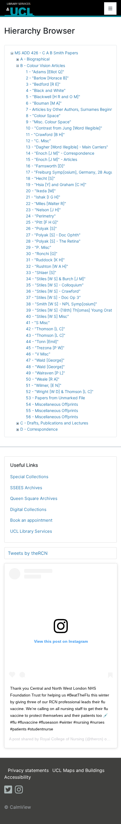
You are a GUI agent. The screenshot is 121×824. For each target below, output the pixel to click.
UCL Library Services (31, 531)
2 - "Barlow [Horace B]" (47, 78)
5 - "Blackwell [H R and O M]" (53, 96)
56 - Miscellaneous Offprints (52, 416)
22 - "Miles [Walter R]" (46, 203)
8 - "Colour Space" (43, 115)
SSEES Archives (26, 487)
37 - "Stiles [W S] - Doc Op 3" (53, 297)
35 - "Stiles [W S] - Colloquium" (55, 284)
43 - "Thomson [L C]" (45, 335)
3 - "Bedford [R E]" (43, 84)
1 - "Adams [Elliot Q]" (45, 71)
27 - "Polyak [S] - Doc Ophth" (53, 234)
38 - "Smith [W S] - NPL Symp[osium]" (61, 303)
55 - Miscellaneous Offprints (52, 410)
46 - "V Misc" (38, 353)
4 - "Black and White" (46, 90)
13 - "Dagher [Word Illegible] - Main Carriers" (67, 146)
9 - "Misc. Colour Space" (48, 121)
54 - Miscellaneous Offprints (52, 404)
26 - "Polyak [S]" (41, 228)
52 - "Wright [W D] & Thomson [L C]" (59, 391)
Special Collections (29, 476)
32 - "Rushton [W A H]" (47, 266)
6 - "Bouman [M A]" (44, 103)
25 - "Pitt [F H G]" (42, 222)
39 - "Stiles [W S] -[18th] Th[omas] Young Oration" (72, 310)
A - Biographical (35, 59)
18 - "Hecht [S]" (40, 178)
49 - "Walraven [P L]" (45, 372)
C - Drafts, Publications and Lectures (54, 422)
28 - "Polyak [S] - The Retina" (53, 241)
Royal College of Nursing (62, 739)
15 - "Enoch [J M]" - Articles (51, 159)
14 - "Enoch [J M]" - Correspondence (60, 153)
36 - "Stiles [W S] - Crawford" (53, 291)
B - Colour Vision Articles (42, 65)
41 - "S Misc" (38, 322)
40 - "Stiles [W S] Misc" (47, 316)
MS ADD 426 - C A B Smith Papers (46, 52)
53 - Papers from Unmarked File (55, 397)
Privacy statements (28, 770)
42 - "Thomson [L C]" (45, 328)
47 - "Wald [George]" (45, 360)
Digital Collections (28, 509)
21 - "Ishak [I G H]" (43, 197)
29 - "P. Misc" (38, 247)
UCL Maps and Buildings (78, 770)
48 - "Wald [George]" (45, 366)
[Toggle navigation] (110, 8)
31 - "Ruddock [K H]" (45, 259)
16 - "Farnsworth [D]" (45, 165)
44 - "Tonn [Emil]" (42, 341)
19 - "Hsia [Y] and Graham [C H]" (56, 184)
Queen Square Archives (33, 498)
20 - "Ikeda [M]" (41, 190)
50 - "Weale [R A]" (42, 379)
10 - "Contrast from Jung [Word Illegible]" (64, 128)
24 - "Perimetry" (41, 215)
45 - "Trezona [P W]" (45, 347)
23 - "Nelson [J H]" (43, 209)
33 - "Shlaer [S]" (41, 272)
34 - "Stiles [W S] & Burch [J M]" (56, 278)
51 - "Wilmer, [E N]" (43, 385)
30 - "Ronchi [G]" (41, 253)
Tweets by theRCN (28, 553)
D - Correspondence (39, 429)
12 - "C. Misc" (38, 140)
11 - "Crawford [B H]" (45, 134)
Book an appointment (31, 520)
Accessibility (17, 777)
